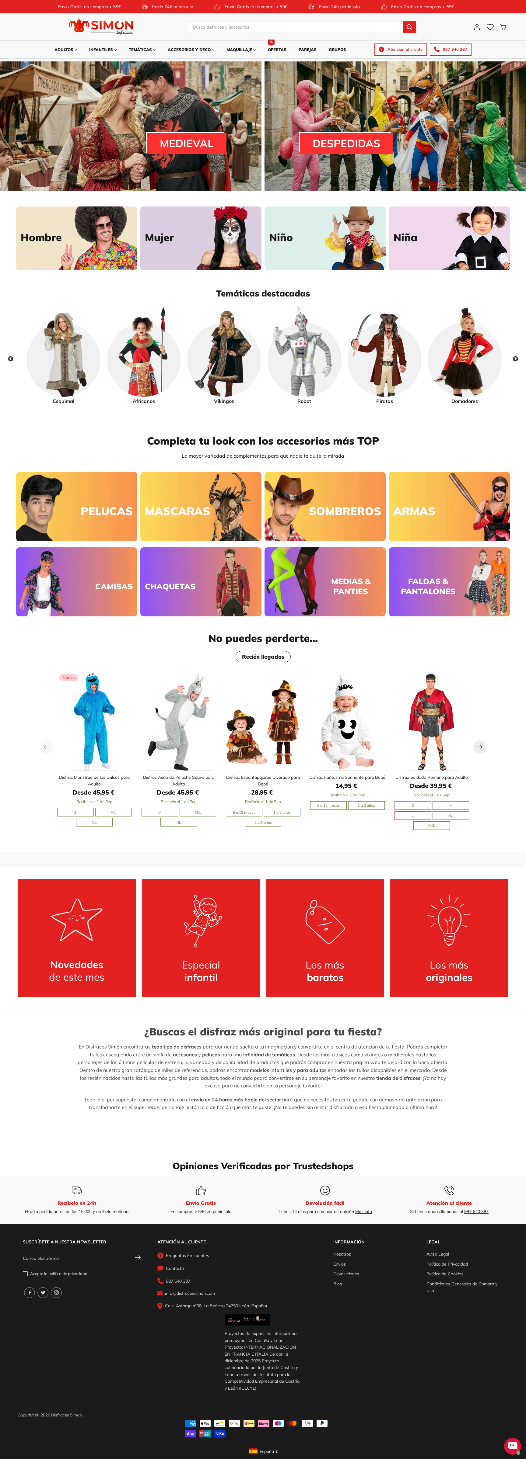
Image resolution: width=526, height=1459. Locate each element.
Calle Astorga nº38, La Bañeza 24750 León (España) (216, 1305)
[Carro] (503, 27)
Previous (11, 359)
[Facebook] (29, 1292)
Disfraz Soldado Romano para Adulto (431, 777)
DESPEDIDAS (346, 143)
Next (515, 359)
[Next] (479, 747)
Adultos (64, 49)
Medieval (186, 143)
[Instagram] (56, 1292)
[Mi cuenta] (477, 27)
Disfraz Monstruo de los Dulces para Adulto (94, 781)
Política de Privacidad (447, 1264)
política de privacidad (67, 1273)
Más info (363, 1211)
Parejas (308, 49)
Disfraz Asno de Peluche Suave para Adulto (178, 781)
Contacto (175, 1268)
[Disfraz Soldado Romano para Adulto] (432, 722)
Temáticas (141, 49)
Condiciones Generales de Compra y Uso (461, 1287)
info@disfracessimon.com (190, 1293)
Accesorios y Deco (190, 49)
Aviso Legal (437, 1254)
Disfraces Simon (66, 1414)
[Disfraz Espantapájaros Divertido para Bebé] (263, 722)
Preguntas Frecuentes (187, 1255)
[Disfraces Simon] (101, 27)
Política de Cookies (444, 1274)
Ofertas (277, 46)
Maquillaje (239, 49)
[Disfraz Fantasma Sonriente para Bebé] (347, 722)
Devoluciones (346, 1274)
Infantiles (101, 49)
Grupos (337, 49)
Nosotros (342, 1254)
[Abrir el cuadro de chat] (512, 1446)
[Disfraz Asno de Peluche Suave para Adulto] (179, 722)
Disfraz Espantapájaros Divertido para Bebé (263, 781)
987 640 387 (476, 1211)
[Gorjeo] (43, 1292)
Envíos (339, 1264)
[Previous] (46, 747)
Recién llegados (263, 656)
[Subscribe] (138, 1258)
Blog (337, 1284)
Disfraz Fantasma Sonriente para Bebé (347, 777)
